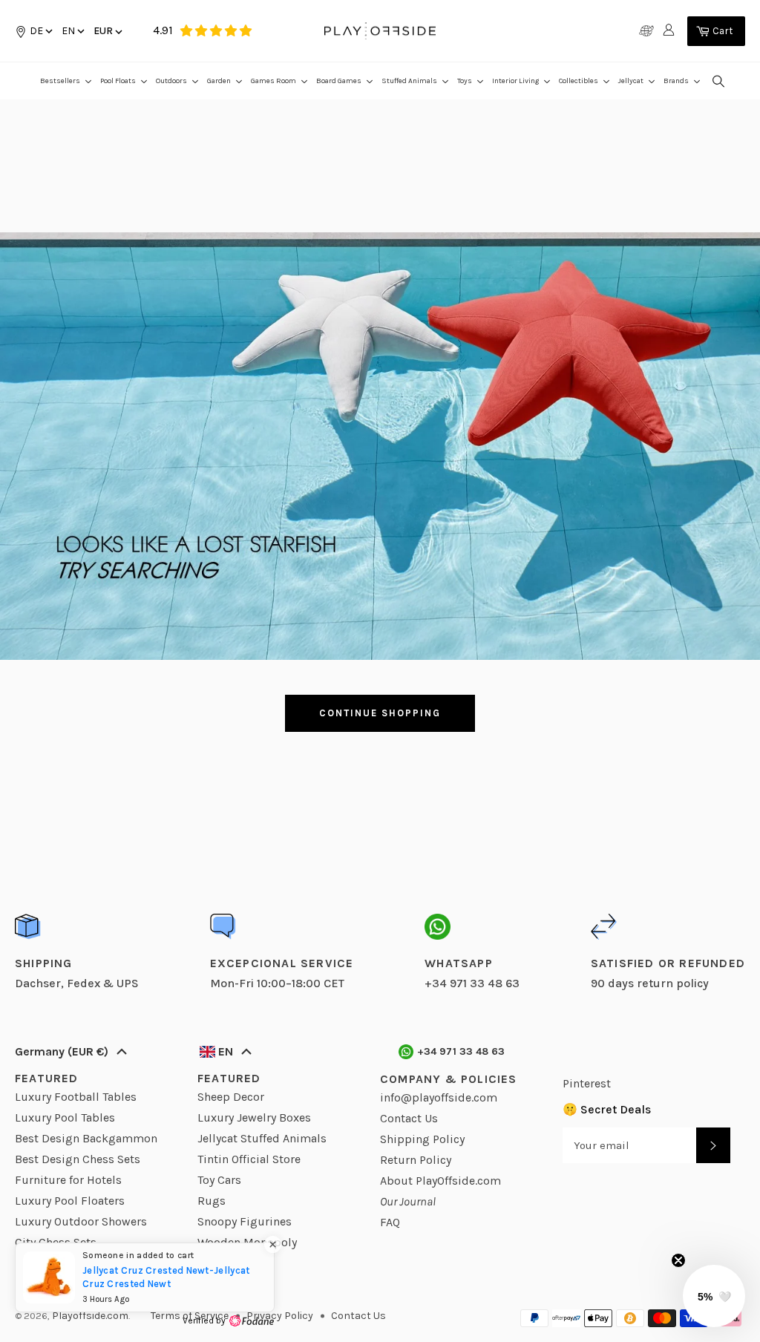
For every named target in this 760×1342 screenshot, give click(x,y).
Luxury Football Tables (76, 1097)
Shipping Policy (422, 1139)
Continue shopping (379, 713)
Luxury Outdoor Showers (81, 1221)
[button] (72, 31)
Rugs (211, 1201)
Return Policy (415, 1160)
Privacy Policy (279, 1315)
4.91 (163, 30)
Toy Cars (219, 1180)
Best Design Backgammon (86, 1138)
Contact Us (409, 1118)
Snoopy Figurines (244, 1221)
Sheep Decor (230, 1097)
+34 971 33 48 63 (461, 1051)
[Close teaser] (678, 1260)
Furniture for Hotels (68, 1180)
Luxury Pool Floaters (70, 1201)
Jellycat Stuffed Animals (262, 1138)
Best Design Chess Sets (77, 1159)
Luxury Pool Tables (65, 1117)
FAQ (390, 1222)
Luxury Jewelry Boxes (254, 1117)
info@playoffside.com (438, 1097)
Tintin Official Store (249, 1159)
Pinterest (587, 1083)
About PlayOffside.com (440, 1181)
